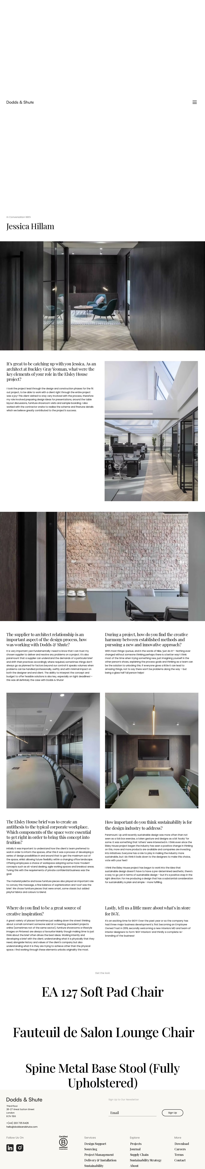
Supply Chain (139, 1154)
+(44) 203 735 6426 (17, 1123)
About (134, 1165)
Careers (180, 1149)
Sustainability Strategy (145, 1160)
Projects (136, 1143)
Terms (178, 1154)
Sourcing (90, 1149)
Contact (179, 1160)
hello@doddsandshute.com (22, 1126)
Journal (135, 1149)
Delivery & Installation (100, 1160)
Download (182, 1143)
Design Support (95, 1143)
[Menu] (194, 102)
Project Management (99, 1154)
